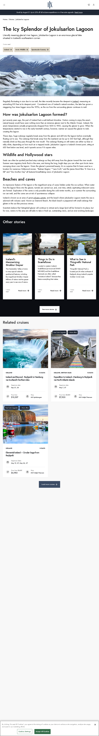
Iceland (6, 49)
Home (5, 19)
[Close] (95, 724)
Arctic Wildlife (20, 49)
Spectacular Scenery (39, 49)
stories (11, 19)
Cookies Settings (25, 731)
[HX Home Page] (50, 5)
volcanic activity (39, 197)
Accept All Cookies (42, 731)
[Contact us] (88, 5)
